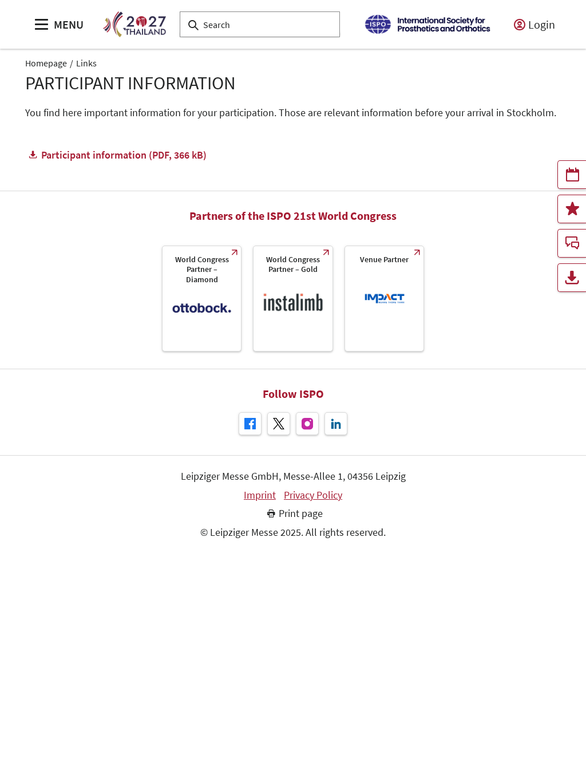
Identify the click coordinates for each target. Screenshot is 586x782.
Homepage (46, 63)
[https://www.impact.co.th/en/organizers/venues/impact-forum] (384, 298)
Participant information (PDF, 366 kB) (124, 154)
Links (86, 63)
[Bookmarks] (571, 209)
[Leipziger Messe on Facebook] (250, 423)
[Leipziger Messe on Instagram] (307, 423)
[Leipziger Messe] (427, 24)
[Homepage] (134, 24)
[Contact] (571, 243)
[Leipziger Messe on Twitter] (278, 423)
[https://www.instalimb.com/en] (293, 298)
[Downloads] (571, 277)
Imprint (260, 495)
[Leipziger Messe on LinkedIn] (335, 423)
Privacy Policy (313, 495)
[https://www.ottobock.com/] (202, 298)
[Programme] (571, 174)
